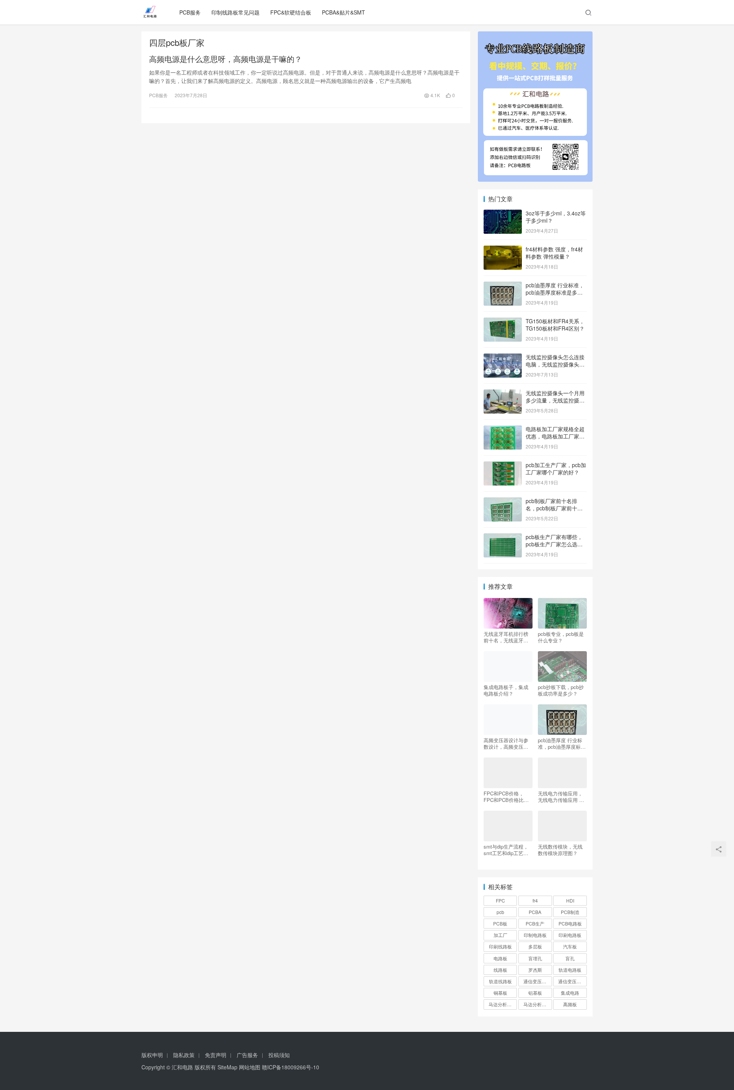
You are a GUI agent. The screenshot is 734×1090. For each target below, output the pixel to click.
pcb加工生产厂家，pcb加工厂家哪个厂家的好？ (556, 468)
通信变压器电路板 (537, 981)
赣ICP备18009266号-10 (290, 1067)
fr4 (535, 900)
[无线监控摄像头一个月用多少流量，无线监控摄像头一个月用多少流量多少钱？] (503, 394)
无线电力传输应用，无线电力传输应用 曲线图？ (561, 796)
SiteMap (227, 1067)
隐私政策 (184, 1054)
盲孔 (570, 958)
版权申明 (152, 1054)
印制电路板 (535, 935)
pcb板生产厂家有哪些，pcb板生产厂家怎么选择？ (554, 544)
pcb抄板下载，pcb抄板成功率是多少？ (561, 690)
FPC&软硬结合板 (290, 12)
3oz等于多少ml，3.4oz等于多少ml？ (556, 217)
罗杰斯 (535, 969)
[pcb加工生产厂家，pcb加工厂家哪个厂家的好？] (503, 465)
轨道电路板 (570, 969)
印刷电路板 (570, 935)
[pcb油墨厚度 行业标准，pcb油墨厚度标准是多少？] (503, 286)
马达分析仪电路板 (503, 1004)
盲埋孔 (535, 958)
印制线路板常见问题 (235, 12)
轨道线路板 (500, 981)
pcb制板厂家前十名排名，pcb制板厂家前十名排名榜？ (554, 508)
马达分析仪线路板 (537, 1004)
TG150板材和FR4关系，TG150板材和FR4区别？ (555, 324)
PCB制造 (570, 912)
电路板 (500, 958)
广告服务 (247, 1054)
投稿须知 (279, 1054)
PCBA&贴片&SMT (343, 12)
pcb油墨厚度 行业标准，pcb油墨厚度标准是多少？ (555, 292)
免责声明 (215, 1054)
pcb (500, 912)
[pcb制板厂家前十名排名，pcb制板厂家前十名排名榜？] (503, 501)
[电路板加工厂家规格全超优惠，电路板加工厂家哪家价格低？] (503, 429)
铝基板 (535, 992)
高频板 (570, 1004)
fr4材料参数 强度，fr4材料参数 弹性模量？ (554, 253)
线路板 (500, 969)
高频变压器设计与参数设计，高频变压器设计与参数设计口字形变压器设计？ (506, 743)
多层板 (535, 946)
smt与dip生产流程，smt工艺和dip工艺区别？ (506, 849)
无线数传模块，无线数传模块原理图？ (560, 849)
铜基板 (500, 992)
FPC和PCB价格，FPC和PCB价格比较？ (504, 796)
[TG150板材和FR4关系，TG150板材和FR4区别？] (503, 322)
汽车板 (570, 946)
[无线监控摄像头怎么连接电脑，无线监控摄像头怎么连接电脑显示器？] (503, 358)
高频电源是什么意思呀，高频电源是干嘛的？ (225, 59)
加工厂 (500, 935)
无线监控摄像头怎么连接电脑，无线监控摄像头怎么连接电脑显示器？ (555, 364)
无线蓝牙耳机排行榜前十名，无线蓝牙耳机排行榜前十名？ (506, 637)
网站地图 (249, 1067)
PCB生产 (535, 923)
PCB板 (500, 923)
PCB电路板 (570, 923)
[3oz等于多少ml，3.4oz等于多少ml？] (503, 214)
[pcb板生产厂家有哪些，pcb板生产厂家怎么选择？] (503, 537)
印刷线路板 (500, 946)
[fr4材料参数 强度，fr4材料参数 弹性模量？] (503, 250)
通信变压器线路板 (572, 981)
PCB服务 (190, 12)
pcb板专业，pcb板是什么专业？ (561, 637)
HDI (570, 900)
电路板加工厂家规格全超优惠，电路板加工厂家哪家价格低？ (555, 436)
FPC (500, 900)
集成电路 (570, 992)
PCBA (535, 912)
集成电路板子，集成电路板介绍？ (506, 690)
